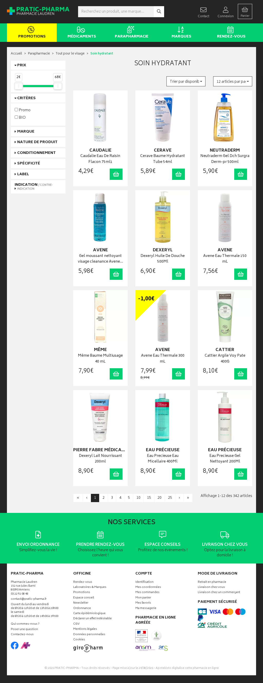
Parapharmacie (131, 36)
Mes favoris (143, 603)
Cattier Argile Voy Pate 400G (225, 359)
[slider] (18, 86)
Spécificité (28, 163)
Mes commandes (147, 592)
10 (138, 498)
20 (159, 498)
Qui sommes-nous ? (25, 624)
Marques (181, 36)
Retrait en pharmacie (212, 582)
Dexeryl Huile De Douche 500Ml (162, 259)
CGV (76, 624)
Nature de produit (37, 142)
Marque (25, 131)
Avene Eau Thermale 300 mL (162, 359)
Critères (26, 98)
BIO (22, 118)
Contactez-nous (22, 635)
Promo (24, 110)
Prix (21, 65)
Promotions (32, 36)
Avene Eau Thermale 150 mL (225, 259)
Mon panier (143, 598)
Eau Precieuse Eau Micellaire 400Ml (163, 459)
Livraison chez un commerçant (219, 592)
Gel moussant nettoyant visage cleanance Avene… (100, 259)
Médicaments (82, 36)
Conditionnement (36, 153)
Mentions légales (85, 629)
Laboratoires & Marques (89, 587)
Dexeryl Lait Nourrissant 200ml (100, 459)
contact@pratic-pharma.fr (28, 599)
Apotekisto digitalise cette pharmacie (187, 668)
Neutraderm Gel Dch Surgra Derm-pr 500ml (224, 159)
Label (23, 174)
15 (149, 498)
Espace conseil (83, 598)
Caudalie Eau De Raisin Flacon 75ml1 (100, 159)
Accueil (16, 54)
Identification (144, 582)
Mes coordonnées (148, 587)
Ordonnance (82, 608)
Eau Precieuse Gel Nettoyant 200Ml (224, 459)
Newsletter (80, 603)
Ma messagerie (145, 608)
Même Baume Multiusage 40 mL (100, 359)
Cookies (79, 640)
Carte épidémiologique (89, 614)
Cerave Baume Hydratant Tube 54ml (162, 159)
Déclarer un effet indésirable (92, 619)
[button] (185, 81)
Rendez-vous (231, 36)
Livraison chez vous (211, 587)
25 (170, 498)
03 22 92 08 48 (19, 594)
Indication (34, 186)
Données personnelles (89, 635)
